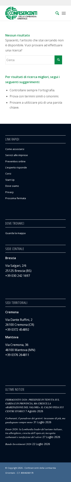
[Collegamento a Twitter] (57, 477)
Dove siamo (12, 186)
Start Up (10, 179)
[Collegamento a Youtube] (63, 477)
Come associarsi (14, 149)
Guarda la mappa (15, 233)
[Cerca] (55, 13)
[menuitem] (55, 13)
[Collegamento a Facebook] (51, 477)
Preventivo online (15, 161)
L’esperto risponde (16, 167)
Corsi (8, 173)
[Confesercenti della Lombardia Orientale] (29, 13)
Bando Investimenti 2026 (18, 444)
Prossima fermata (15, 198)
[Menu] (64, 13)
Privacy (9, 192)
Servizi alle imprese (16, 155)
